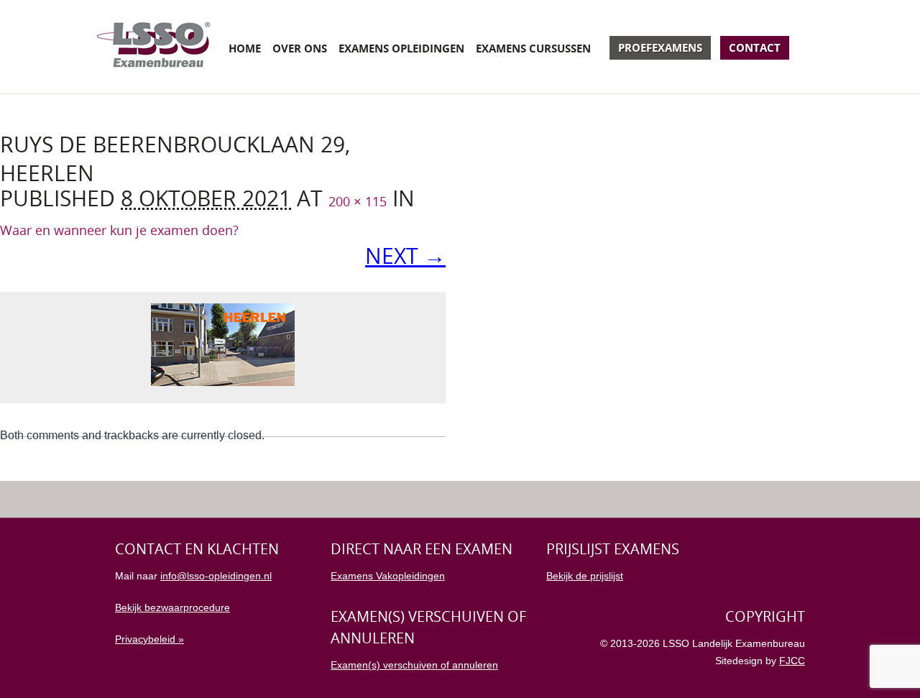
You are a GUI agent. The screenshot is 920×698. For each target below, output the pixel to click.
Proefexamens (660, 47)
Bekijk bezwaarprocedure (172, 607)
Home (245, 48)
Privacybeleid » (149, 639)
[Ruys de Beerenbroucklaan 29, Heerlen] (223, 382)
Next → (405, 255)
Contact (755, 47)
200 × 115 (357, 201)
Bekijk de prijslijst (584, 576)
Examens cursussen (533, 48)
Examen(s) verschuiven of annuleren (414, 665)
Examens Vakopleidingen (388, 576)
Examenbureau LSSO (154, 47)
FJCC (792, 660)
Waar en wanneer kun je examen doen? (119, 230)
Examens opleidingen (401, 48)
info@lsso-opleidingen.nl (216, 576)
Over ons (299, 48)
